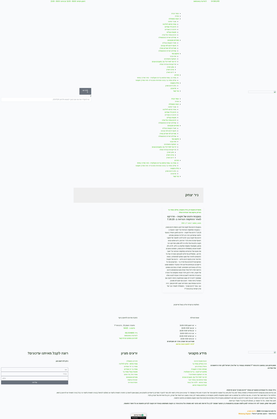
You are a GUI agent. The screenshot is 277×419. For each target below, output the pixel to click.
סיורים (176, 75)
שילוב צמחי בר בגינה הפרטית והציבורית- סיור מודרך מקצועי (155, 80)
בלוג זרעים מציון (170, 86)
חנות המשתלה (174, 19)
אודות (177, 16)
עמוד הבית (175, 13)
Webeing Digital (244, 414)
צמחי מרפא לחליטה (169, 24)
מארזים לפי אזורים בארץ (168, 48)
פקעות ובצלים (171, 32)
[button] (138, 96)
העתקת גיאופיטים (170, 59)
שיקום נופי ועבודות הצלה (187, 212)
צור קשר (176, 91)
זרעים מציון (251, 411)
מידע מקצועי (174, 83)
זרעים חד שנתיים (170, 27)
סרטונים (173, 88)
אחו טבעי (173, 56)
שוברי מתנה (172, 21)
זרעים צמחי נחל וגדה (169, 35)
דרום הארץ (170, 72)
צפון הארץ (170, 67)
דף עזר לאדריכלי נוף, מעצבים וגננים (164, 61)
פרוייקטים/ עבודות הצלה (168, 64)
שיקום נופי (175, 53)
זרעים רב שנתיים (170, 29)
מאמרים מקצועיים (195, 210)
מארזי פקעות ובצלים (169, 43)
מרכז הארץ (170, 69)
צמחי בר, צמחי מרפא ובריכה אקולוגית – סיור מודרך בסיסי (156, 78)
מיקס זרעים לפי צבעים (168, 45)
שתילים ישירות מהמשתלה (167, 37)
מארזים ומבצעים (173, 40)
